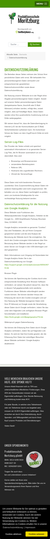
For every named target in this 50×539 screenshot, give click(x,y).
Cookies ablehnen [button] (13, 534)
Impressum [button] (30, 527)
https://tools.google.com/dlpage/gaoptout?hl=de (23, 317)
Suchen (35, 44)
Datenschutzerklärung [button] (13, 527)
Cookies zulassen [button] (36, 534)
